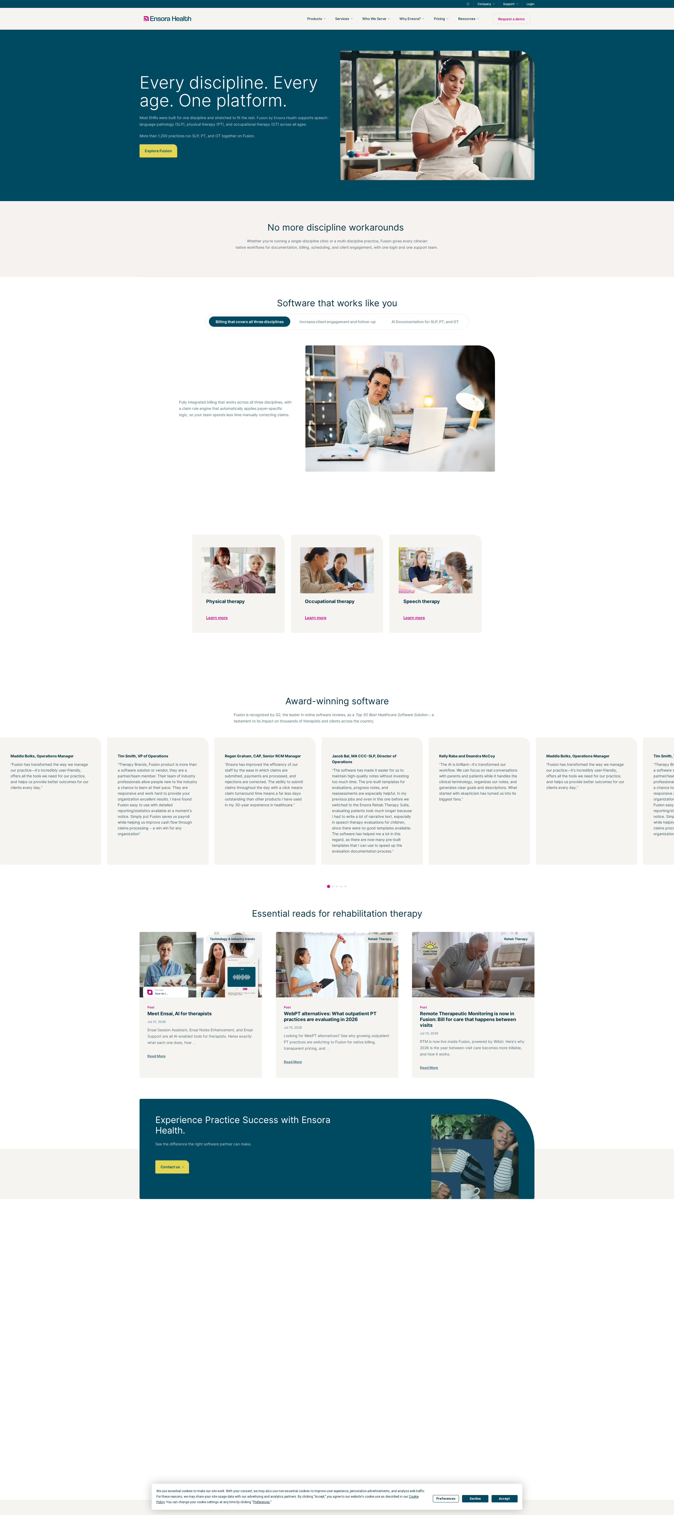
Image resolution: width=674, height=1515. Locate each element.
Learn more (217, 617)
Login (530, 4)
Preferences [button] (261, 1502)
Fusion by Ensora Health (277, 118)
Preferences (445, 1499)
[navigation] (365, 18)
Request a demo (511, 19)
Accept (504, 1499)
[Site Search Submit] (468, 4)
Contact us (171, 1167)
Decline (475, 1499)
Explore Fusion (158, 151)
